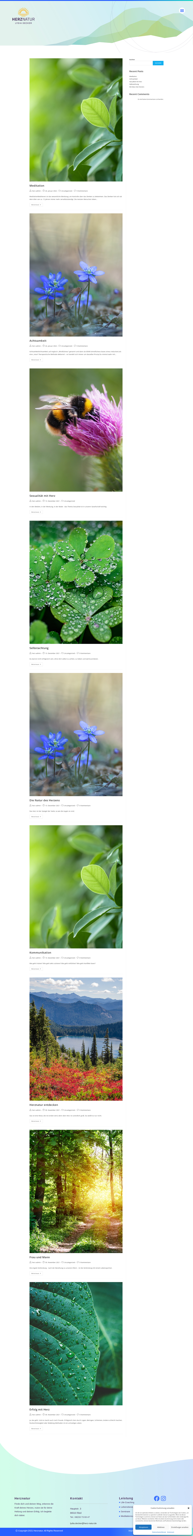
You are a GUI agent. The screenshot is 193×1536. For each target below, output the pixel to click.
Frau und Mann (39, 1257)
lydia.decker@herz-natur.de (83, 1523)
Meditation (36, 185)
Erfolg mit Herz (39, 1409)
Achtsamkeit (37, 340)
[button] (188, 1508)
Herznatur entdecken (43, 1105)
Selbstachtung (39, 648)
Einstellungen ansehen (179, 1527)
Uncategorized (66, 191)
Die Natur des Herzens (44, 800)
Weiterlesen (37, 204)
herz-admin (36, 191)
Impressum (170, 1532)
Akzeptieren (143, 1527)
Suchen (132, 60)
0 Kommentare (82, 191)
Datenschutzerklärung (159, 1532)
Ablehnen (161, 1527)
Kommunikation (40, 952)
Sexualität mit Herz (42, 496)
